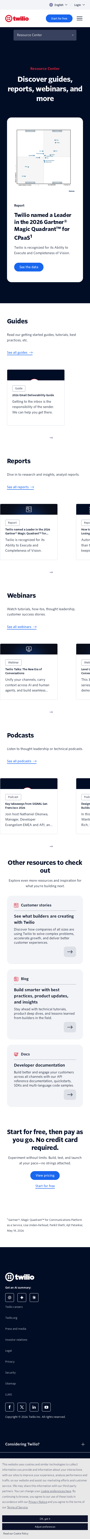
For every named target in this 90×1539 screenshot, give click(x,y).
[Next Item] (51, 438)
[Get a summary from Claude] (34, 1297)
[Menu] (79, 18)
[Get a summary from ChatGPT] (9, 1297)
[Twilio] (17, 18)
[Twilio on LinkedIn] (34, 1407)
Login (77, 5)
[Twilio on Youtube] (46, 1407)
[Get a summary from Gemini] (21, 1297)
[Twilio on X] (21, 1407)
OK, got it (45, 1518)
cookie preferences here (56, 1491)
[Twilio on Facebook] (9, 1407)
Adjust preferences (45, 1526)
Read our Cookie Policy (15, 1533)
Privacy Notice (38, 1502)
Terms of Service (17, 1507)
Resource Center (29, 35)
